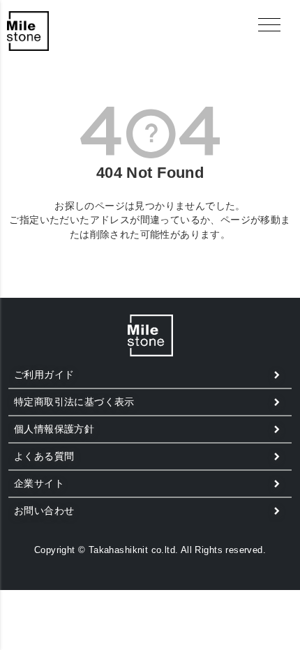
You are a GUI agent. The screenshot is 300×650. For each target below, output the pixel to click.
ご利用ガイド (44, 374)
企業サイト (39, 483)
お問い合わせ (44, 510)
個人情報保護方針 (54, 428)
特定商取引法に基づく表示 (74, 401)
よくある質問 (44, 456)
